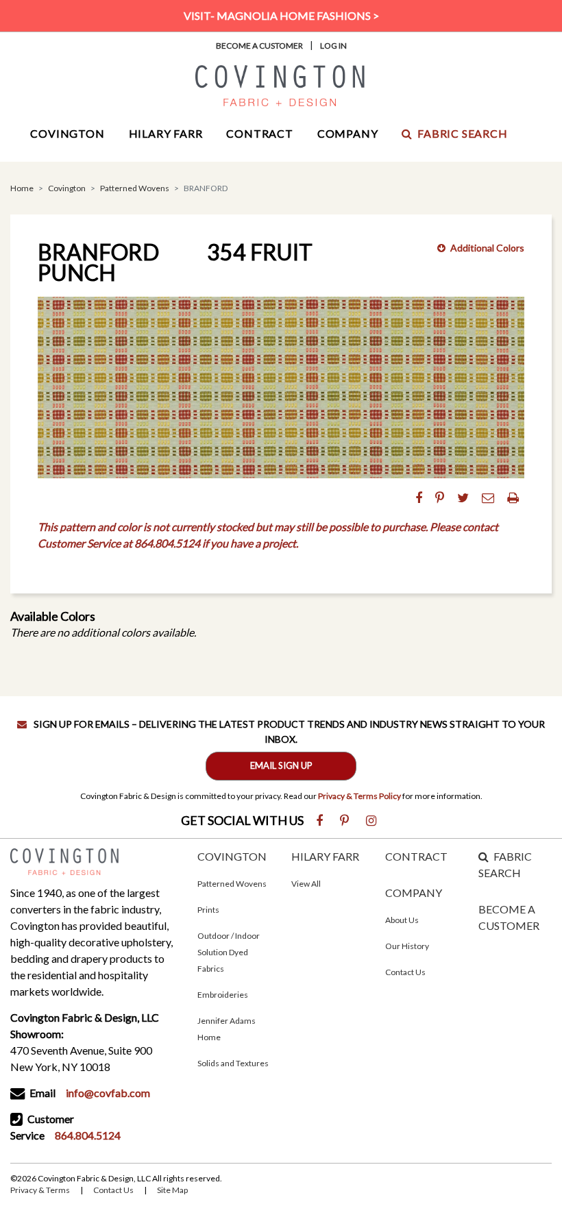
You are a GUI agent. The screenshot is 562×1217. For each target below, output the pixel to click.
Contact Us (405, 972)
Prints (208, 910)
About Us (402, 920)
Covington (67, 188)
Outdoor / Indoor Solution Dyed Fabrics (228, 952)
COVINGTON (232, 856)
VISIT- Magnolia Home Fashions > (281, 15)
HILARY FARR (325, 856)
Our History (407, 946)
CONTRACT (416, 856)
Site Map (172, 1190)
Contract (259, 133)
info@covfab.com (108, 1092)
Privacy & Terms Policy (359, 796)
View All (306, 883)
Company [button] (347, 133)
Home (22, 188)
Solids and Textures (233, 1063)
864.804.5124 (88, 1135)
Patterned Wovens (134, 188)
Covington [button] (67, 133)
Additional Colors (487, 248)
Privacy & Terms (40, 1190)
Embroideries (222, 994)
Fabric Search (462, 133)
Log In (333, 45)
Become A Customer (259, 45)
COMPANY (413, 892)
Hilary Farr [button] (166, 133)
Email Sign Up (281, 765)
